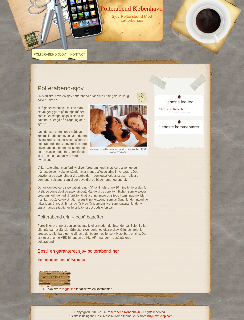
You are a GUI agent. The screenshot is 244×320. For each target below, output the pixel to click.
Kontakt (77, 54)
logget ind (68, 289)
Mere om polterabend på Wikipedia (61, 259)
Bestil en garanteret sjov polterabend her (78, 251)
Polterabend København (131, 8)
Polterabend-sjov (50, 54)
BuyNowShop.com (159, 316)
